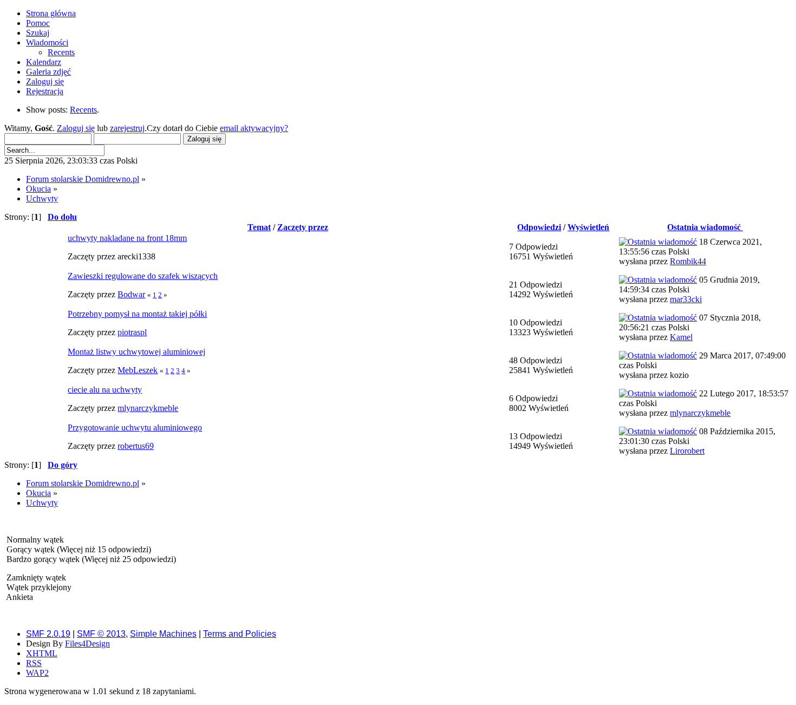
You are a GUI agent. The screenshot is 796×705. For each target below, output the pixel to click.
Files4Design (87, 643)
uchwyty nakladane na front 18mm (127, 238)
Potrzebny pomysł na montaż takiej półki (137, 313)
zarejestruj (127, 128)
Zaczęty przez (302, 227)
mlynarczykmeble (148, 408)
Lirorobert (687, 450)
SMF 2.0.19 (48, 633)
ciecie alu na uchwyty (105, 389)
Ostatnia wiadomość (705, 227)
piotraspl (132, 332)
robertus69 (136, 446)
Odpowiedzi (539, 227)
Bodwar (131, 294)
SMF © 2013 (101, 633)
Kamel (681, 337)
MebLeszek (138, 370)
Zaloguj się (76, 128)
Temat (259, 227)
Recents (83, 109)
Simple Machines (163, 633)
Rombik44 (688, 261)
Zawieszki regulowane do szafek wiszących (143, 275)
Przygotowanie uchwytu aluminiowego (135, 427)
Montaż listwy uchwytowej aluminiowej (136, 351)
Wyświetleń (588, 227)
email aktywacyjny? (254, 128)
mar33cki (686, 299)
